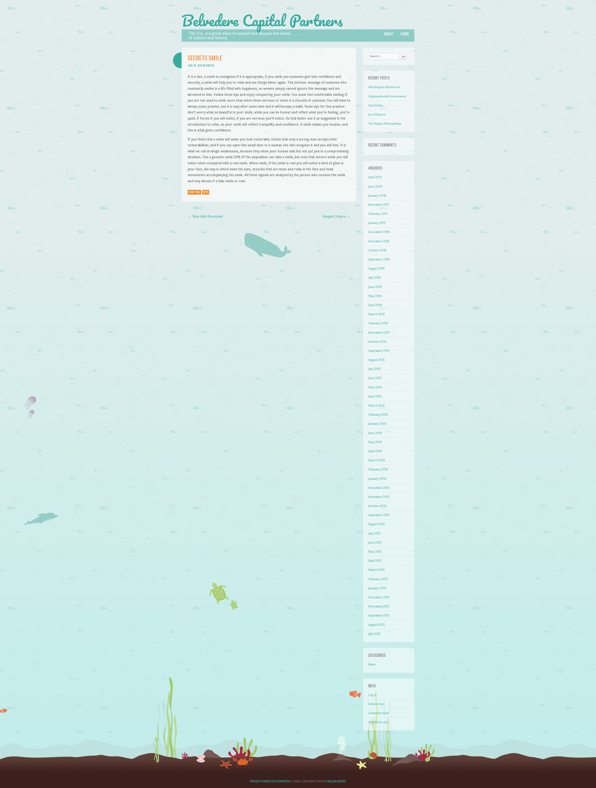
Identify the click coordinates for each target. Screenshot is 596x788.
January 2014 (377, 478)
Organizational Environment (387, 96)
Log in (372, 695)
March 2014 (376, 460)
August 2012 (376, 625)
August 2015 (376, 360)
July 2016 (374, 277)
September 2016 (379, 259)
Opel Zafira (375, 105)
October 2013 (377, 506)
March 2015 (376, 405)
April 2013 (375, 560)
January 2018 (377, 195)
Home (405, 34)
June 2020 (375, 186)
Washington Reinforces (384, 87)
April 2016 (375, 305)
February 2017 (377, 214)
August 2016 (376, 268)
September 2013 (379, 515)
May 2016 (375, 296)
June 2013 (375, 542)
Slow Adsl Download (205, 216)
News (372, 664)
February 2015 (378, 414)
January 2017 (377, 223)
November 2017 (378, 204)
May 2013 (375, 551)
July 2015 (374, 369)
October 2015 (377, 341)
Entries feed (376, 704)
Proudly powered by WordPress (270, 781)
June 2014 (375, 433)
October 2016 (377, 250)
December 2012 (378, 597)
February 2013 (378, 579)
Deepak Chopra (336, 216)
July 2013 (374, 533)
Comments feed (378, 713)
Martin (210, 65)
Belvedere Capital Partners (262, 20)
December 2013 (378, 488)
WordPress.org (378, 722)
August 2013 (376, 524)
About (389, 34)
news (206, 192)
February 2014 (378, 469)
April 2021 (375, 177)
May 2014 (375, 442)
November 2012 (378, 606)
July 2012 (374, 634)
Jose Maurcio (377, 114)
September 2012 (379, 615)
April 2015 (375, 396)
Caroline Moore (336, 781)
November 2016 (378, 241)
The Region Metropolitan (384, 123)
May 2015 (375, 387)
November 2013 (378, 497)
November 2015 (378, 332)
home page (194, 192)
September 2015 (379, 351)
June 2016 (375, 287)
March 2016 (376, 314)
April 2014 (375, 451)
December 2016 (378, 232)
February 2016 (378, 323)
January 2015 (377, 423)
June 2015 (375, 378)
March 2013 (376, 570)
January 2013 (377, 588)
